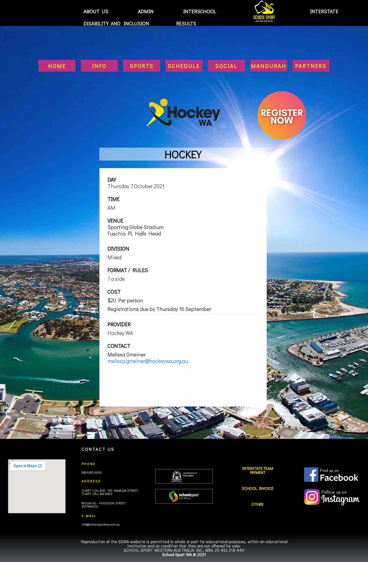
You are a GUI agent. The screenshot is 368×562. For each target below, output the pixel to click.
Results (186, 23)
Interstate (324, 11)
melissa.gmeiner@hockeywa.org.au (147, 360)
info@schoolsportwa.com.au (101, 524)
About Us (96, 11)
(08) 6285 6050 (92, 472)
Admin (146, 11)
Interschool (199, 11)
